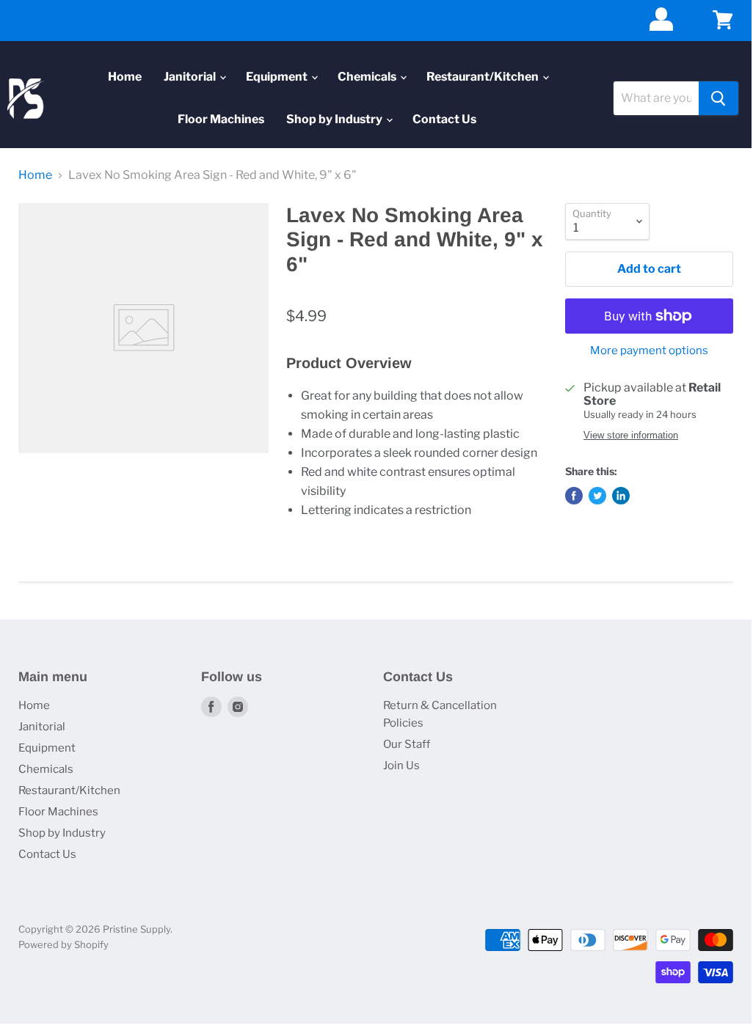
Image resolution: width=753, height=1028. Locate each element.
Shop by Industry (335, 119)
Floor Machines (221, 119)
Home (125, 77)
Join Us (401, 765)
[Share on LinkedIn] (621, 495)
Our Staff (406, 744)
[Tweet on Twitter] (597, 495)
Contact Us (444, 119)
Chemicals (368, 77)
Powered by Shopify (63, 944)
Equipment (278, 77)
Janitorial (191, 77)
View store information (630, 435)
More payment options (649, 351)
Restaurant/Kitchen (483, 77)
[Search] (718, 98)
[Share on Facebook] (574, 495)
